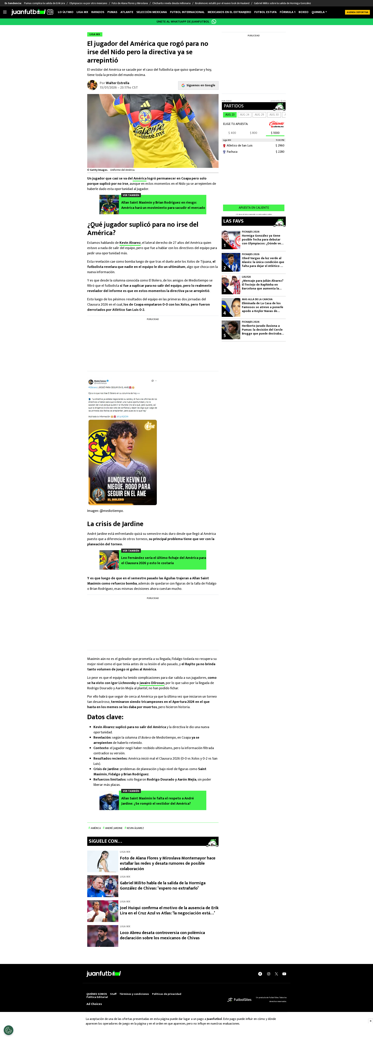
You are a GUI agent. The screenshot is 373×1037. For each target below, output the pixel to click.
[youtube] (284, 974)
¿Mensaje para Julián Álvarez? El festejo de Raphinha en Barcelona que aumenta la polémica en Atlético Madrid (262, 285)
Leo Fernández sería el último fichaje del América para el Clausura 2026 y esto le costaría (163, 560)
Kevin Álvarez (130, 243)
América (139, 178)
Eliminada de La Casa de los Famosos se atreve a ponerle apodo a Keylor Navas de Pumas (262, 307)
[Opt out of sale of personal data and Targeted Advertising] (8, 1030)
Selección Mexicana (151, 12)
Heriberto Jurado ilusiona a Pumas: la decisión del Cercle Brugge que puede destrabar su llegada (262, 330)
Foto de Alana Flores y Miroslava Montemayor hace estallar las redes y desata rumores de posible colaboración (167, 863)
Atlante (126, 12)
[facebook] (260, 974)
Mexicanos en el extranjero (229, 12)
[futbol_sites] (239, 999)
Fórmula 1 (287, 12)
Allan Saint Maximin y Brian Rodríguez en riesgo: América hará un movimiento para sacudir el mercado (163, 205)
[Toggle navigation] (5, 12)
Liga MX (82, 12)
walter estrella (117, 83)
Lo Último (65, 12)
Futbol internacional (187, 12)
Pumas (112, 12)
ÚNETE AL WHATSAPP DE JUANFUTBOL (183, 21)
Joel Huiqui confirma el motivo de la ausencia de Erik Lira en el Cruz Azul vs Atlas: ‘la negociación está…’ (169, 910)
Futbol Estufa (265, 12)
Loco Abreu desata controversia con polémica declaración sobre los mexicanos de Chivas (162, 935)
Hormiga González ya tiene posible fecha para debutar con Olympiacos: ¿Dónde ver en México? (262, 240)
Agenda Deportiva (357, 12)
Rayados (97, 12)
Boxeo (304, 12)
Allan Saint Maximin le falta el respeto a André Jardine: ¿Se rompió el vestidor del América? (157, 801)
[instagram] (268, 974)
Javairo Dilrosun (151, 683)
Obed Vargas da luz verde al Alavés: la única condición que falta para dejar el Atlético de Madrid (263, 262)
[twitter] (276, 974)
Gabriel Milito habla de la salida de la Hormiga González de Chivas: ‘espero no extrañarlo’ (163, 885)
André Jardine (114, 828)
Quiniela (318, 12)
